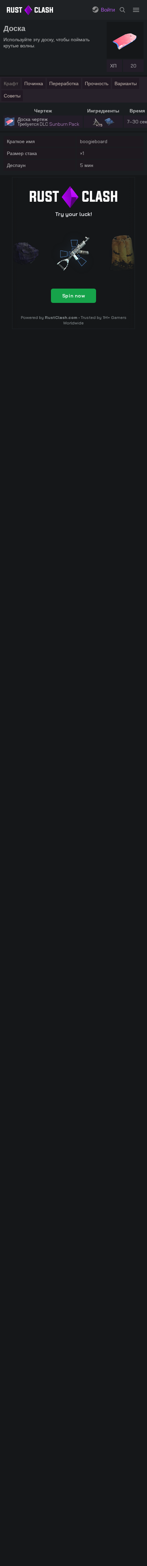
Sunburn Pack (64, 124)
